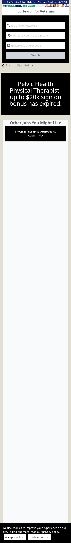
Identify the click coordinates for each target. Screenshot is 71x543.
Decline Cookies (39, 537)
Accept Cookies (14, 537)
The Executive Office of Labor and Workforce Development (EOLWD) (37, 2)
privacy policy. (51, 532)
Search (35, 55)
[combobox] (35, 25)
